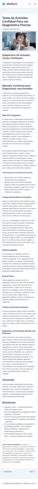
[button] (35, 4)
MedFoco (12, 3)
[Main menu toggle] (30, 4)
